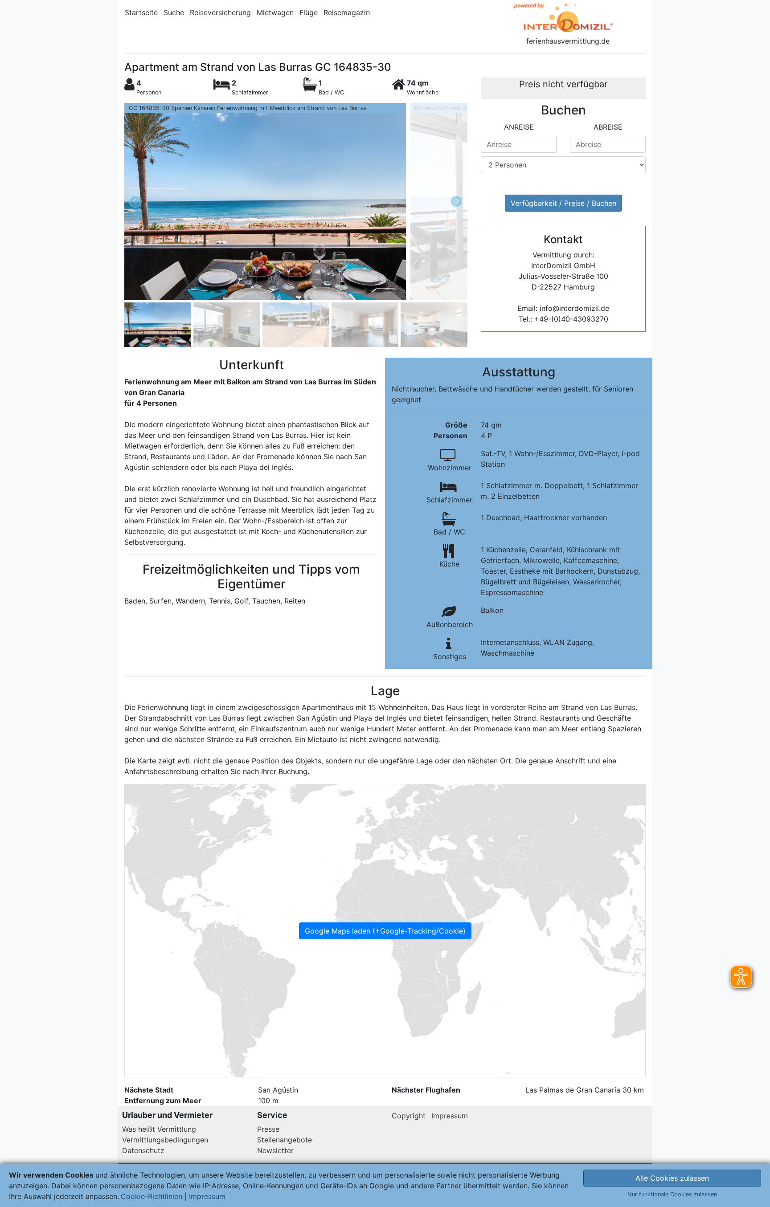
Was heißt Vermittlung (159, 1129)
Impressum (449, 1115)
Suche (174, 12)
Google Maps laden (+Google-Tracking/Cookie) (385, 930)
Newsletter (275, 1150)
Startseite (141, 12)
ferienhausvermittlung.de (568, 41)
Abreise (608, 126)
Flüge (308, 12)
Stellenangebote (284, 1139)
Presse (268, 1129)
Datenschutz (143, 1150)
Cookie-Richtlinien (151, 1196)
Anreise (519, 126)
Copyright (409, 1115)
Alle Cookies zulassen (672, 1178)
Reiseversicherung (220, 12)
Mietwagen (275, 12)
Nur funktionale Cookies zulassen (672, 1194)
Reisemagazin (347, 12)
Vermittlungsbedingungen (165, 1139)
